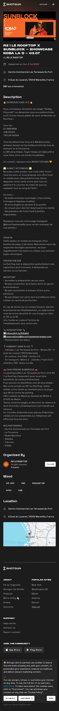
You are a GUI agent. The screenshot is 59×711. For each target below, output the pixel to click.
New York (36, 584)
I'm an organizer (12, 584)
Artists (6, 602)
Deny (51, 698)
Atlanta (36, 598)
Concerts (8, 606)
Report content (11, 632)
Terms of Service (19, 704)
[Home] (12, 4)
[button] (50, 464)
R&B (20, 490)
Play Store (36, 650)
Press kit (7, 593)
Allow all (10, 698)
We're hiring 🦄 (11, 598)
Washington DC (40, 589)
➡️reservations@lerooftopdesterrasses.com (27, 336)
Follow (50, 464)
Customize (25, 698)
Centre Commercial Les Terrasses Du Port (30, 508)
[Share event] (53, 4)
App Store (14, 650)
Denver (35, 602)
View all (36, 606)
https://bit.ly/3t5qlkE (17, 333)
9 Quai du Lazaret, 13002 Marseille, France (31, 516)
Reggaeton (38, 483)
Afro (9, 490)
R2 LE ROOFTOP (15, 57)
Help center (9, 623)
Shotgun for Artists (13, 589)
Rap (23, 483)
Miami (35, 593)
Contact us (9, 627)
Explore (43, 4)
